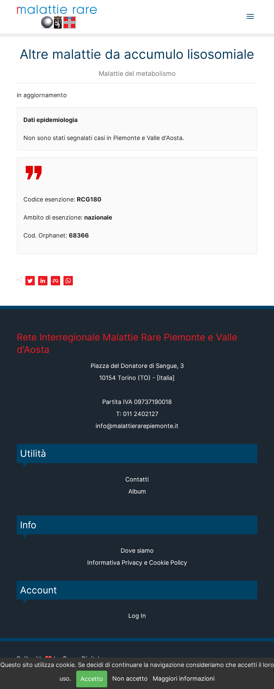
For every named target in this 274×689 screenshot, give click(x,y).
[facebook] (55, 280)
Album (137, 491)
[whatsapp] (68, 280)
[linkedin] (42, 280)
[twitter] (30, 280)
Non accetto (130, 678)
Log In (137, 615)
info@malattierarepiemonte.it (137, 425)
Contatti (137, 479)
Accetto (92, 678)
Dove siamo (137, 550)
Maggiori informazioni (184, 678)
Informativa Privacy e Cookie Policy (137, 562)
